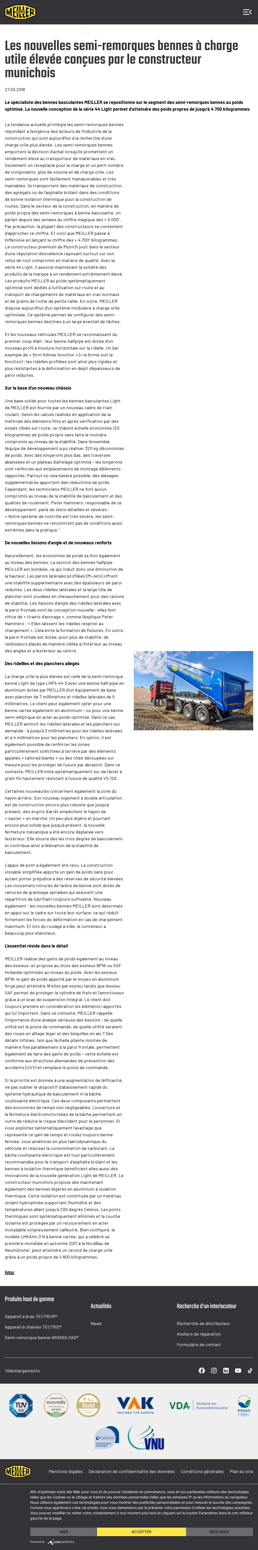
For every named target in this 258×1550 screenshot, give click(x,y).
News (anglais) (63, 32)
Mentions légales (66, 1471)
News (96, 1323)
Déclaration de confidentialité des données (132, 1471)
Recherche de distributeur (203, 1323)
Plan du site (241, 1471)
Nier (63, 1531)
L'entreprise (34, 32)
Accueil (11, 32)
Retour (9, 1272)
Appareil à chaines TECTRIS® (33, 1327)
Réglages (219, 1531)
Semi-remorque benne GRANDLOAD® (42, 1337)
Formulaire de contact (199, 1344)
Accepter (141, 1531)
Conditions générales (202, 1471)
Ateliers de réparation (199, 1334)
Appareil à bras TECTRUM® (31, 1316)
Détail (86, 32)
